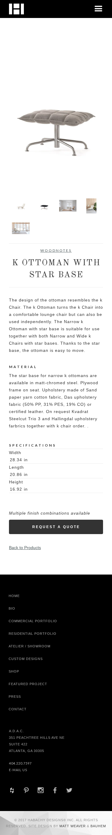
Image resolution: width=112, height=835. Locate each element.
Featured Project (28, 684)
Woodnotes (56, 250)
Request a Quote (56, 527)
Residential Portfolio (32, 633)
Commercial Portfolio (33, 621)
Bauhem (97, 826)
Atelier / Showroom (29, 646)
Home (14, 596)
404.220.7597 (20, 763)
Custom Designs (26, 659)
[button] (99, 9)
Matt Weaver (73, 826)
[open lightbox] (56, 118)
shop (14, 671)
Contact (18, 709)
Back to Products (25, 547)
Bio (12, 608)
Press (15, 696)
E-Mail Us (18, 770)
